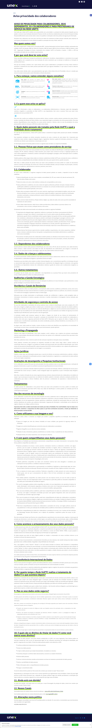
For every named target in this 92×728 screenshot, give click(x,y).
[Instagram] (79, 1)
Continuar (75, 724)
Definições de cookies (66, 724)
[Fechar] (90, 725)
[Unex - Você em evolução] (12, 6)
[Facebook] (81, 1)
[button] (91, 15)
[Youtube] (84, 1)
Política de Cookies (18, 726)
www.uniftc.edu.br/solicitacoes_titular (54, 691)
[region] (46, 725)
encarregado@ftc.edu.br (51, 694)
